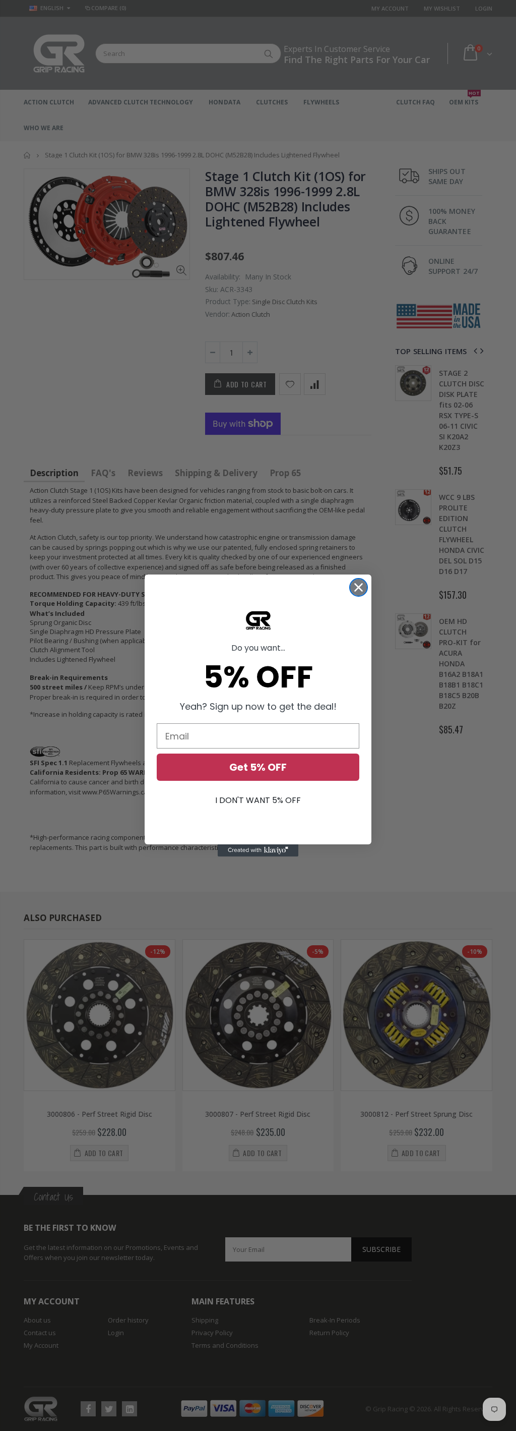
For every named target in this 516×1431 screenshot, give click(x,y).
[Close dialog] (358, 587)
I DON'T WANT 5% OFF (258, 800)
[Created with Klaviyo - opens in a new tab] (258, 850)
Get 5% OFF (258, 767)
